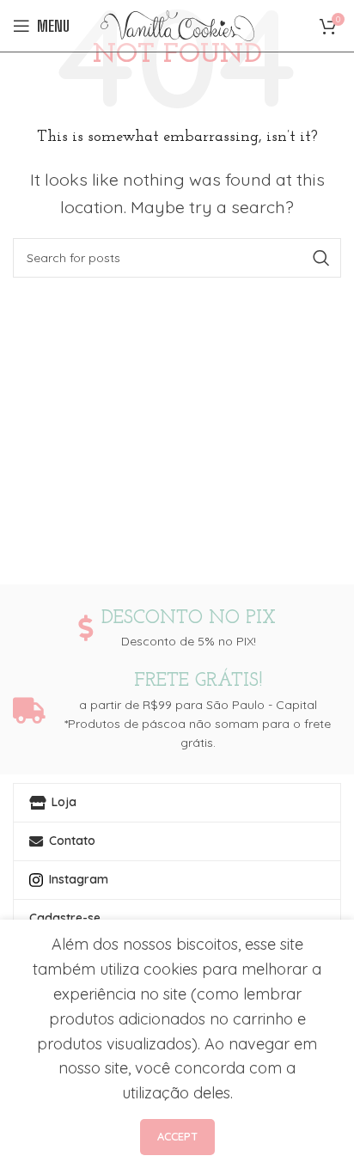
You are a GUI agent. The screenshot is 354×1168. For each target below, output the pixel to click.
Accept (177, 1136)
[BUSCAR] (321, 258)
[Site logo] (177, 24)
